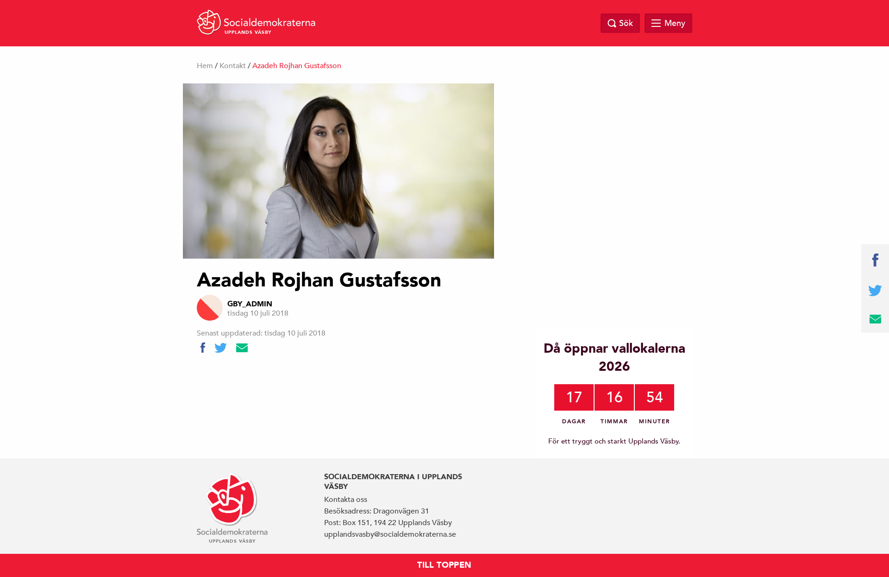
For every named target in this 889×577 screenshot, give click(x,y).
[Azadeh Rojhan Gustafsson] (338, 171)
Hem (205, 65)
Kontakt (232, 65)
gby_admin (249, 304)
